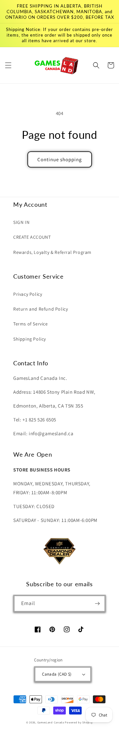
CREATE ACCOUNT (32, 237)
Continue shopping (59, 159)
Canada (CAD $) (57, 674)
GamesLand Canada (50, 722)
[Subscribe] (97, 603)
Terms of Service (30, 324)
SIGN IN (21, 222)
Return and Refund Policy (40, 309)
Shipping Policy (29, 339)
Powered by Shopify (79, 722)
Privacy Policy (27, 294)
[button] (8, 65)
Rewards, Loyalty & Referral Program (52, 252)
